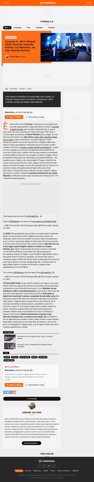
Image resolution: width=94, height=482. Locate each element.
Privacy (52, 471)
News (6, 28)
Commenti (33, 399)
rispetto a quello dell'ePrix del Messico (36, 147)
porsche (6, 357)
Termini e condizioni (63, 471)
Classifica (51, 28)
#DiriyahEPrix (32, 216)
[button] (40, 466)
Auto (6, 89)
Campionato (17, 28)
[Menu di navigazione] (6, 3)
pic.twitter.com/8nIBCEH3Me (44, 221)
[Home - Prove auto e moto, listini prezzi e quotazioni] (48, 2)
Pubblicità (75, 471)
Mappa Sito (37, 471)
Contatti (45, 471)
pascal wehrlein (24, 357)
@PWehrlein (14, 221)
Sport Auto (13, 89)
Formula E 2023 (9, 360)
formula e (15, 357)
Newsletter (19, 471)
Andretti (34, 357)
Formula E (22, 89)
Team (28, 28)
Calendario (39, 28)
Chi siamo (28, 471)
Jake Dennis (43, 357)
